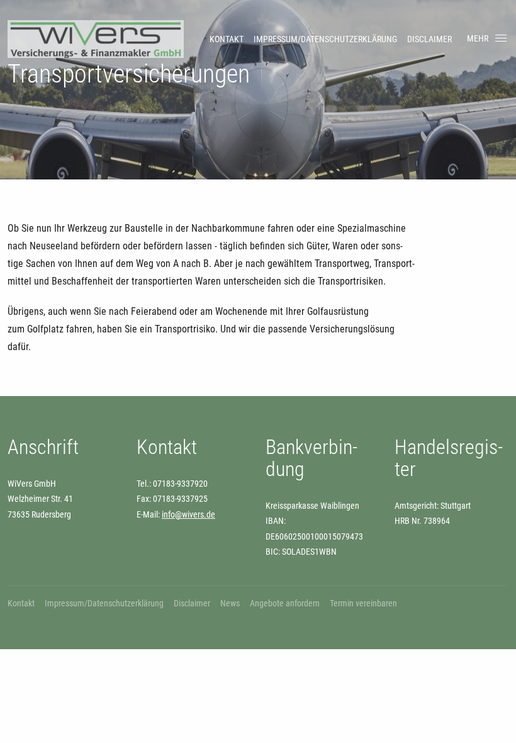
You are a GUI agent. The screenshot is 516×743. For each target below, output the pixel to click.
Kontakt (227, 39)
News (230, 603)
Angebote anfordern (285, 603)
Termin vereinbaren (363, 603)
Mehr (477, 38)
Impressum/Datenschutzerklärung (325, 39)
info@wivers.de (188, 514)
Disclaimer (429, 39)
